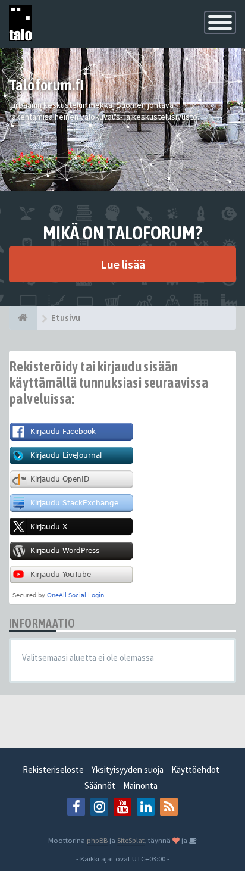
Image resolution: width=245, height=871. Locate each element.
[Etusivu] (23, 318)
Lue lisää (122, 264)
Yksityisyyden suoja (128, 769)
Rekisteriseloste (53, 769)
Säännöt (99, 785)
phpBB (97, 840)
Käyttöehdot (195, 769)
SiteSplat (131, 840)
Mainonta (140, 785)
